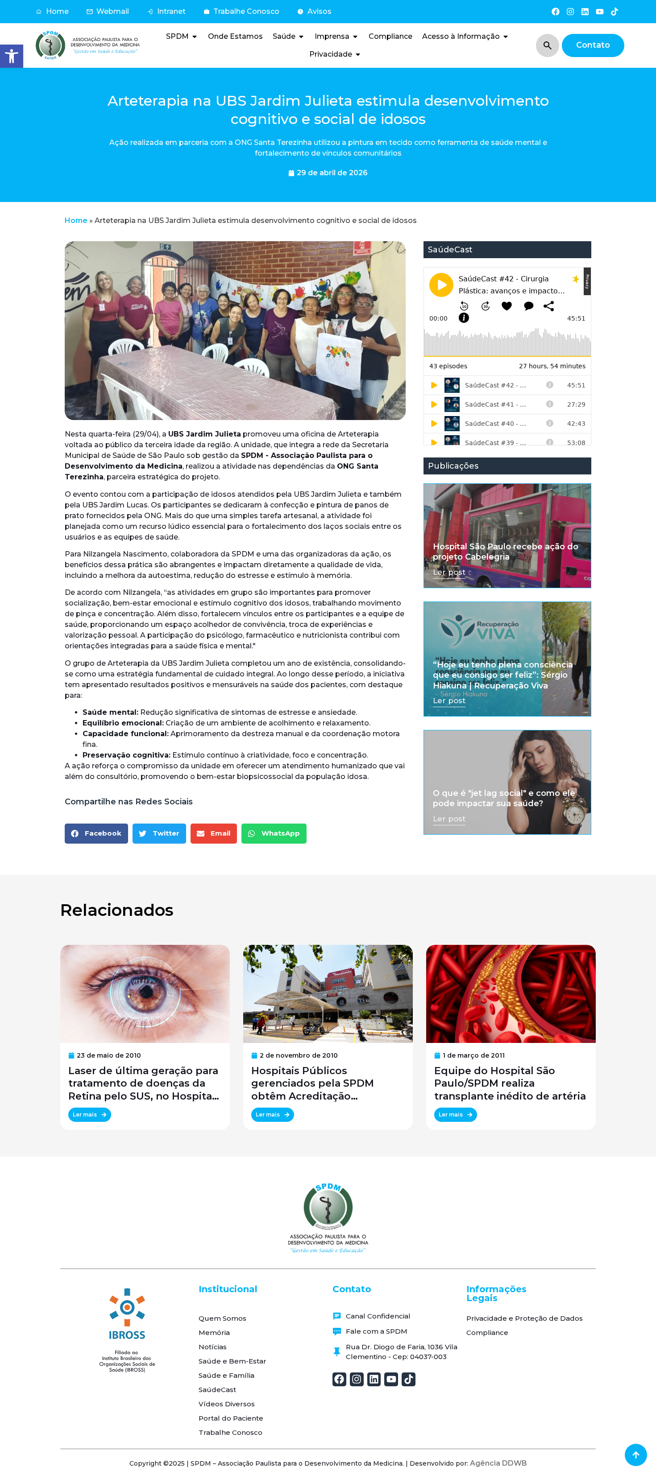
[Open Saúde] (301, 36)
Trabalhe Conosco (230, 1432)
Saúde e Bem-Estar (232, 1361)
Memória (214, 1332)
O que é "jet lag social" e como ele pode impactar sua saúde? (504, 798)
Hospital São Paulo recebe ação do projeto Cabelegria (505, 552)
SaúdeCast (217, 1389)
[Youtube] (600, 11)
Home (76, 220)
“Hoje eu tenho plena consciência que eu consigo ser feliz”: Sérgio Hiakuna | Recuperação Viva (503, 675)
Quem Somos (222, 1318)
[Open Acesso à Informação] (505, 36)
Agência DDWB (498, 1463)
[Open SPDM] (194, 36)
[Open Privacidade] (357, 54)
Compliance (487, 1332)
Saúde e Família (226, 1375)
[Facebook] (555, 11)
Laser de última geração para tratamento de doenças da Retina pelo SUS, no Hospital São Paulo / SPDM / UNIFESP (143, 1084)
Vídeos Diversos (227, 1404)
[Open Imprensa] (355, 36)
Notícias (213, 1347)
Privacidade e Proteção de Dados (524, 1318)
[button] (11, 56)
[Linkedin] (584, 11)
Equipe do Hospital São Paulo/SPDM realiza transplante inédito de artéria (510, 1084)
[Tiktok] (614, 11)
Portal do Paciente (231, 1418)
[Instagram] (570, 11)
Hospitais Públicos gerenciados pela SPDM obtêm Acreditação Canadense (312, 1084)
